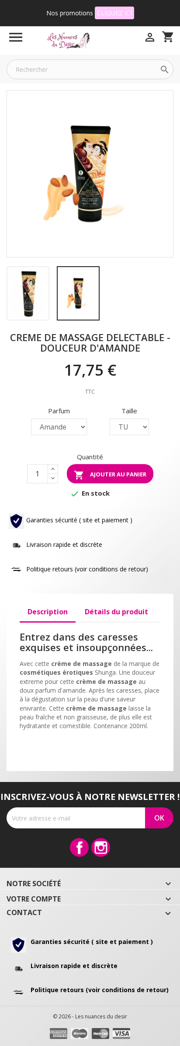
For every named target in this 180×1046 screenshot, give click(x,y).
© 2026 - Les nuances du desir (90, 1016)
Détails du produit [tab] (116, 611)
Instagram (100, 847)
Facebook (79, 847)
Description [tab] (48, 611)
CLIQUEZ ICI (114, 13)
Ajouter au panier (110, 475)
